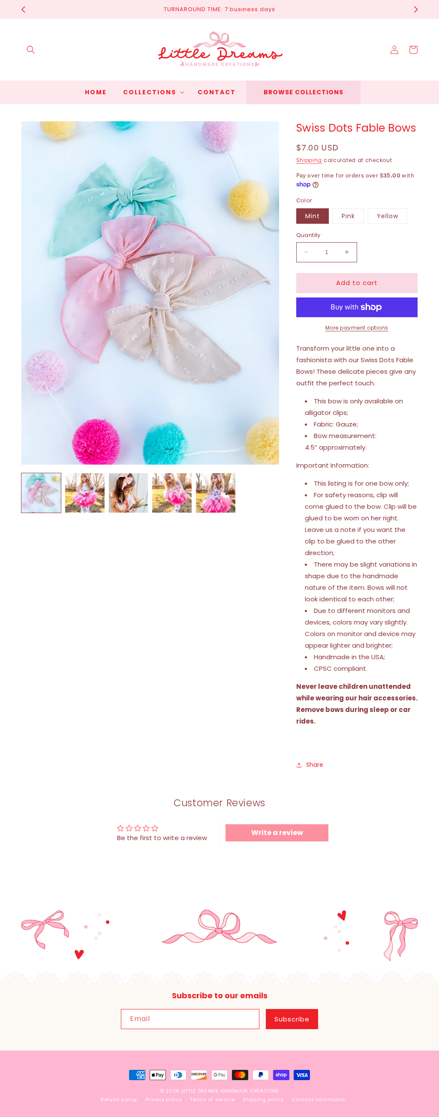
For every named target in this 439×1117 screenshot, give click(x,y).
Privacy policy (163, 1099)
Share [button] (314, 764)
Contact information (319, 1099)
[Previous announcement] (23, 9)
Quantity (308, 235)
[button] (30, 49)
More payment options (356, 327)
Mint (312, 216)
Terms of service (212, 1099)
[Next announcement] (415, 9)
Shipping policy (263, 1099)
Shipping (309, 160)
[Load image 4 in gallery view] (172, 493)
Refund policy (119, 1099)
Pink (348, 216)
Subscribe (292, 1019)
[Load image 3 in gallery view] (128, 493)
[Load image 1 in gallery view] (41, 493)
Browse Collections (303, 92)
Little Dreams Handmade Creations (230, 1090)
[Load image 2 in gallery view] (85, 493)
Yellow (387, 216)
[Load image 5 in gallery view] (215, 493)
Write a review (277, 833)
